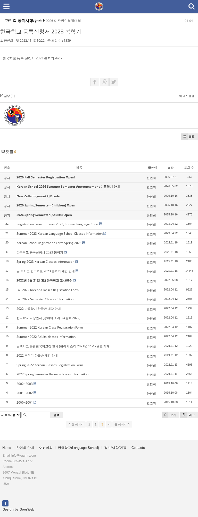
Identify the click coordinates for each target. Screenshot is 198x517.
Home (6, 447)
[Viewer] (61, 57)
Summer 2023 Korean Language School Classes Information (59, 233)
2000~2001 (24, 402)
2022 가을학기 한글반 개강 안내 (38, 308)
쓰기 (172, 415)
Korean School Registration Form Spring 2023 (48, 243)
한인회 (8, 40)
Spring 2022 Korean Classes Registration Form (49, 365)
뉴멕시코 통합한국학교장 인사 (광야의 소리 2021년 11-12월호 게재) (63, 346)
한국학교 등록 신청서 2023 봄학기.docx (32, 58)
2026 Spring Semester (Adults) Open (44, 215)
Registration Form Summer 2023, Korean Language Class (57, 224)
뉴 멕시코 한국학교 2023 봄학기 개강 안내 (45, 271)
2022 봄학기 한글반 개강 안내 (37, 355)
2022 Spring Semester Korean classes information (52, 374)
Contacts (138, 447)
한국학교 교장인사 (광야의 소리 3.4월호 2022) (48, 318)
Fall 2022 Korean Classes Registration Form (47, 290)
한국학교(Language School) (78, 447)
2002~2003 (24, 384)
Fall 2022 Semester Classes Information (44, 299)
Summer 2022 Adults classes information (46, 336)
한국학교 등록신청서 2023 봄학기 (40, 31)
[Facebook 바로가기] (5, 502)
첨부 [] (9, 96)
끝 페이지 (120, 424)
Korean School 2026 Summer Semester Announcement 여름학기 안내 (68, 186)
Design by (18, 509)
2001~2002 (24, 393)
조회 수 (189, 167)
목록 (192, 136)
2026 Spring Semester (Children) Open (45, 205)
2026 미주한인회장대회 (63, 20)
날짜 (171, 167)
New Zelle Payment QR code (38, 196)
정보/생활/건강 (115, 447)
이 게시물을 (186, 96)
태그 (191, 415)
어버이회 (46, 447)
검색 (56, 415)
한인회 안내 (25, 447)
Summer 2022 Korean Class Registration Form (49, 327)
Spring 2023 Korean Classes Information (45, 261)
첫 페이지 (77, 424)
